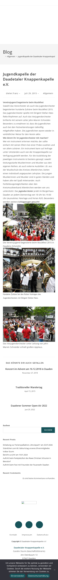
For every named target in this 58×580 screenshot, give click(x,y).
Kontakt (13, 534)
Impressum (27, 534)
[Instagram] (29, 524)
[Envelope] (39, 524)
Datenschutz (42, 534)
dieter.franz (12, 93)
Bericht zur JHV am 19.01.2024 (15, 454)
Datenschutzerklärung (38, 576)
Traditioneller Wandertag (29, 387)
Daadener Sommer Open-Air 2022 (29, 405)
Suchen (6, 425)
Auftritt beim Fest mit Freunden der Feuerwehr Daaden (26, 464)
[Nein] (54, 569)
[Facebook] (18, 524)
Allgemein (48, 93)
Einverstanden (17, 576)
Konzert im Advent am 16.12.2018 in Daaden (29, 369)
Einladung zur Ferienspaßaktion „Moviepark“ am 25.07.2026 (28, 445)
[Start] (3, 56)
